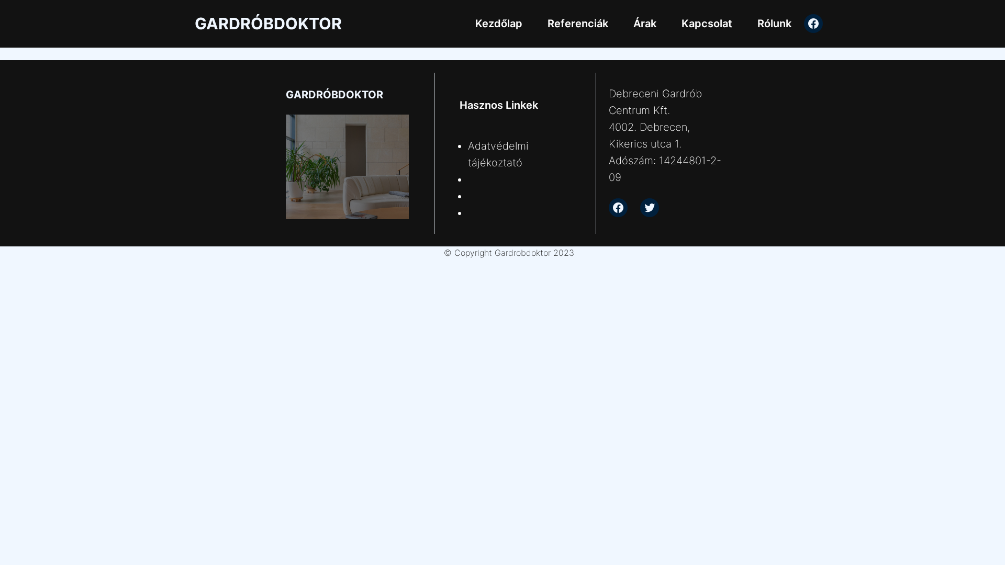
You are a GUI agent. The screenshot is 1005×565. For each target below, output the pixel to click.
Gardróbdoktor (268, 23)
